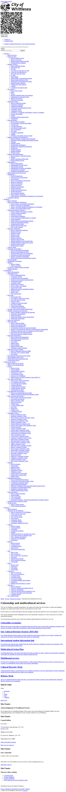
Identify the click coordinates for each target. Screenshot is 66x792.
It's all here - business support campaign (18, 267)
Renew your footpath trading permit (20, 208)
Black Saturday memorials (18, 194)
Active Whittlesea (16, 498)
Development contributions (18, 145)
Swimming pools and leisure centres (17, 501)
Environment (7, 270)
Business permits (12, 259)
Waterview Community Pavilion (19, 456)
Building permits (15, 143)
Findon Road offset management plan (18, 359)
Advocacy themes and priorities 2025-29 (22, 588)
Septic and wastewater (17, 100)
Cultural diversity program (18, 388)
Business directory (13, 269)
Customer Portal (15, 575)
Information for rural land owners (20, 97)
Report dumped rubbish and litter (20, 61)
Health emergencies (16, 191)
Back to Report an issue (17, 58)
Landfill (13, 86)
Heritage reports (15, 152)
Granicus (25, 790)
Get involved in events (17, 374)
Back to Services (12, 55)
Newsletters (14, 568)
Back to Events (15, 368)
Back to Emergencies (17, 176)
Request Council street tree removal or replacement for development (29, 329)
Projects (10, 541)
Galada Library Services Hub (19, 473)
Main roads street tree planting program (21, 334)
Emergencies (11, 174)
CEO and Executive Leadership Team (21, 535)
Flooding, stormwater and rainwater (17, 311)
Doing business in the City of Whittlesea (22, 253)
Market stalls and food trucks (19, 225)
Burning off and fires (16, 98)
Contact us (10, 571)
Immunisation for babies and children (21, 168)
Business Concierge (16, 214)
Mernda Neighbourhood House (19, 490)
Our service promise (16, 579)
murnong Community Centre (19, 419)
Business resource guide (17, 239)
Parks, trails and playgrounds (15, 396)
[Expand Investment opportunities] (21, 249)
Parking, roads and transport (15, 154)
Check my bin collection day (19, 72)
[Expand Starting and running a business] (25, 210)
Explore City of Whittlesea (18, 376)
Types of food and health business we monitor (23, 218)
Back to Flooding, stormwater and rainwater (23, 312)
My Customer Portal (13, 596)
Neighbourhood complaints (18, 63)
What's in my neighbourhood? (16, 365)
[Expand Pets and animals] (17, 120)
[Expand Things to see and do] (16, 362)
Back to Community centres (18, 414)
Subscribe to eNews (6, 764)
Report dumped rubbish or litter (19, 80)
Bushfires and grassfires (17, 187)
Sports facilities (15, 495)
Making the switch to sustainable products (22, 289)
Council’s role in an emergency (19, 177)
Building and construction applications (21, 146)
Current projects (15, 544)
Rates (12, 92)
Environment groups (16, 281)
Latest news (14, 566)
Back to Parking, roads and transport (21, 156)
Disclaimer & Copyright (17, 789)
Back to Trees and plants (17, 323)
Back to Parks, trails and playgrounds (21, 397)
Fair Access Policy (16, 496)
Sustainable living (12, 273)
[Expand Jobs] (10, 551)
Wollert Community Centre (18, 459)
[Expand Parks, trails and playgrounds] (24, 396)
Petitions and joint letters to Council (20, 583)
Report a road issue (16, 60)
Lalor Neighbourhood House (19, 484)
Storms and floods (16, 188)
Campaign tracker (16, 594)
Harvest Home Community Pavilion (21, 431)
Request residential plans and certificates (22, 95)
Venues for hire (12, 503)
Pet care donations (16, 129)
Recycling (10, 295)
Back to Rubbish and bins (18, 66)
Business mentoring (16, 238)
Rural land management (14, 335)
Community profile (16, 520)
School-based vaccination (18, 170)
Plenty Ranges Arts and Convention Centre (22, 417)
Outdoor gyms (15, 410)
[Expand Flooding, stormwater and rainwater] (27, 311)
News (9, 563)
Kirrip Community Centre (18, 434)
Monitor (13, 532)
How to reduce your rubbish (18, 286)
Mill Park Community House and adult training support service (28, 486)
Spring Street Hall (16, 455)
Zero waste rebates (16, 293)
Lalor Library (14, 465)
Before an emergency (17, 182)
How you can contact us (17, 574)
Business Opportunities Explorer (20, 252)
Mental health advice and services (17, 173)
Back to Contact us (16, 572)
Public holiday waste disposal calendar (21, 78)
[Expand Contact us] (14, 571)
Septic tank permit (16, 315)
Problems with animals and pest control (21, 135)
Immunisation (11, 162)
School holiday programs (18, 371)
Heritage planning (16, 151)
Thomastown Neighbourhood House (21, 487)
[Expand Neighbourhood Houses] (21, 478)
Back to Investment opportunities (20, 250)
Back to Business (12, 201)
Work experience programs (18, 560)
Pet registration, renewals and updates (21, 123)
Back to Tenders (15, 264)
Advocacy (10, 585)
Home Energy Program (17, 284)
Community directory (13, 197)
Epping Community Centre (18, 422)
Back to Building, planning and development (23, 139)
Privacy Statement (5, 789)
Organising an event (16, 372)
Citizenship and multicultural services (21, 108)
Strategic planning (16, 149)
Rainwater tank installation (18, 314)
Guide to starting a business (18, 213)
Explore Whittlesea (9, 778)
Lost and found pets (16, 126)
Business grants (15, 236)
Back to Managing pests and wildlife (21, 351)
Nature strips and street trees (18, 324)
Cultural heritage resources (18, 386)
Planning (13, 142)
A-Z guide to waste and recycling (20, 70)
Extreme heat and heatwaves (18, 190)
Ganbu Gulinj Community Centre (20, 430)
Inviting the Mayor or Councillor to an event (23, 534)
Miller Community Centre (18, 444)
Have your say (15, 518)
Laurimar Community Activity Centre (21, 438)
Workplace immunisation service (20, 171)
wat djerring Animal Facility (18, 128)
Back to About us (12, 509)
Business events (15, 235)
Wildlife (13, 134)
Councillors (14, 529)
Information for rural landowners (20, 338)
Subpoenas (14, 582)
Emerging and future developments (20, 255)
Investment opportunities (14, 249)
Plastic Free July (15, 290)
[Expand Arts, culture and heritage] (22, 379)
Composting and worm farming (19, 278)
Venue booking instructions (18, 506)
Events (9, 366)
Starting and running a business (16, 210)
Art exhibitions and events (18, 382)
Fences (13, 94)
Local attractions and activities (16, 391)
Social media (14, 569)
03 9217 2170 (4, 728)
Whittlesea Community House (19, 489)
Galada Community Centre (18, 428)
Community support (16, 111)
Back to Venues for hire (17, 504)
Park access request (16, 402)
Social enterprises (15, 219)
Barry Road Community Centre (19, 461)
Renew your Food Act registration (20, 205)
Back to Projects (15, 543)
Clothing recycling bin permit (19, 303)
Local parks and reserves (17, 399)
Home (2, 599)
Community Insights (16, 521)
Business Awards (15, 233)
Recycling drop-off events (18, 73)
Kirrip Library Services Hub (18, 475)
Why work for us (15, 554)
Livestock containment (17, 132)
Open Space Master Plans (18, 549)
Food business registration (18, 216)
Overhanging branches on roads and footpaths (23, 328)
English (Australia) (19, 44)
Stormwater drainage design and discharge (22, 317)
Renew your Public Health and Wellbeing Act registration (26, 207)
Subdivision (14, 148)
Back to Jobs (14, 552)
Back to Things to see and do (15, 363)
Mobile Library (15, 476)
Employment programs (17, 558)
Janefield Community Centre (19, 416)
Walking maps (15, 403)
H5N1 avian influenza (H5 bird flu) (20, 180)
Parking (13, 157)
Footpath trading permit (17, 224)
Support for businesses (14, 228)
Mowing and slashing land (18, 326)
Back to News (15, 565)
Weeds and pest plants (17, 346)
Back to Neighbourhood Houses (20, 479)
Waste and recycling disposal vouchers (21, 81)
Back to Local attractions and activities (21, 393)
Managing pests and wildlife (15, 349)
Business (6, 199)
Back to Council (15, 526)
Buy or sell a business (17, 227)
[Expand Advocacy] (14, 585)
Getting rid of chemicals (17, 306)
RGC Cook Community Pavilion (20, 452)
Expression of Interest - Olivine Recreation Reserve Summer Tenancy (30, 500)
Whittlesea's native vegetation (19, 348)
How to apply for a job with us (19, 555)
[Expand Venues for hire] (16, 503)
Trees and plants (12, 321)
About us (6, 507)
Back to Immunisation (17, 163)
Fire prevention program (17, 193)
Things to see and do (9, 362)
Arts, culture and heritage (14, 379)
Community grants (16, 109)
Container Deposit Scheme (18, 307)
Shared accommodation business (20, 222)
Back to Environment (13, 272)
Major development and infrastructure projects (23, 258)
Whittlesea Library (16, 472)
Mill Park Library (15, 469)
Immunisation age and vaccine (19, 165)
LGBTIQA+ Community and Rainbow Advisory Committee (27, 112)
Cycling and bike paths (17, 405)
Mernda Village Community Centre (20, 442)
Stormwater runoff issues (17, 318)
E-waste (13, 75)
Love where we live (16, 515)
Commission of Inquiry (17, 531)
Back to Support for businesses (19, 230)
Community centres (13, 413)
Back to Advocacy (16, 586)
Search (2, 50)
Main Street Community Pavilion (20, 439)
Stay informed (15, 179)
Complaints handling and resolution (20, 580)
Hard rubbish (14, 77)
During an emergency (17, 183)
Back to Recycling (16, 297)
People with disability (17, 114)
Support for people (13, 101)
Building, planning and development (17, 137)
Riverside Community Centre (19, 453)
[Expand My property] (15, 89)
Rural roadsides (15, 345)
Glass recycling (15, 301)
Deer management (16, 340)
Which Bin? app (15, 67)
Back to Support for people (18, 103)
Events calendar (15, 369)
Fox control (14, 342)
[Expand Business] (10, 199)
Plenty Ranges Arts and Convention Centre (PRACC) (25, 377)
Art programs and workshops (19, 383)
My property (11, 89)
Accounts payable (16, 577)
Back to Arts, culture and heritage (20, 380)
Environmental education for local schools (19, 355)
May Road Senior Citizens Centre (20, 441)
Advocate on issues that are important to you (23, 591)
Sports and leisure (12, 492)
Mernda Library (15, 467)
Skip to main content (6, 1)
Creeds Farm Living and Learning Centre (22, 481)
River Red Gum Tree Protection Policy (21, 332)
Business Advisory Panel (17, 244)
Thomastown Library (17, 470)
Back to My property (16, 91)
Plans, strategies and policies (18, 537)
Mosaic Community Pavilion (19, 447)
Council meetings (15, 527)
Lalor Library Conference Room (20, 436)
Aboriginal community (17, 104)
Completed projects (16, 546)
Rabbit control (15, 343)
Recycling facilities (16, 304)
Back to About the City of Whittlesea (21, 512)
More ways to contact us (7, 745)
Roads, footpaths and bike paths (19, 159)
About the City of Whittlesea (15, 510)
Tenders (10, 262)
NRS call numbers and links (8, 742)
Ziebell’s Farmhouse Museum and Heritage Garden (25, 394)
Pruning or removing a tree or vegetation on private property (27, 331)
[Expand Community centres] (19, 413)
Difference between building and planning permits (24, 140)
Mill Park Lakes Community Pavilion (21, 445)
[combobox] (15, 47)
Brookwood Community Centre (19, 421)
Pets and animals (12, 120)
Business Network (16, 231)
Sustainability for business (15, 261)
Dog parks (14, 131)
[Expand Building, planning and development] (28, 137)
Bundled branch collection (18, 83)
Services (7, 599)
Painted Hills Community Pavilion (20, 450)
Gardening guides (16, 283)
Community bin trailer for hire (19, 87)
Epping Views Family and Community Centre (23, 425)
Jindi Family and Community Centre (21, 433)
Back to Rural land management (19, 337)
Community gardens (16, 276)
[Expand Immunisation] (15, 162)
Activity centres (12, 247)
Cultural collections (16, 385)
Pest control (14, 354)
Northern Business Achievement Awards (22, 242)
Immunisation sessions (17, 166)
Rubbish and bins (12, 64)
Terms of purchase (16, 266)
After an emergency (16, 185)
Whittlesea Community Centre (19, 458)
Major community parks (17, 400)
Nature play (14, 408)
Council (10, 524)
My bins (13, 69)
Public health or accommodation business (22, 221)
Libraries (10, 462)
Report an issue (12, 56)
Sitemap (27, 789)
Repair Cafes (14, 292)
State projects (14, 548)
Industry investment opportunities (20, 256)
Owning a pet (14, 125)
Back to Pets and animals (18, 121)
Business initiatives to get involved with (21, 241)
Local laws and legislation (18, 538)
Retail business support (17, 245)
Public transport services (17, 160)
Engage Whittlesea (9, 777)
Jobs (9, 551)
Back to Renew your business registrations (22, 204)
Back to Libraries (15, 464)
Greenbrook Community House (19, 482)
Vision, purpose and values (18, 513)
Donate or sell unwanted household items (22, 280)
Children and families (17, 106)
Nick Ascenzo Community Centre (20, 448)
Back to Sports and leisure (18, 493)
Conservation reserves (14, 360)
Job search (14, 557)
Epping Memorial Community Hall (20, 424)
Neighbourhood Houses (14, 478)
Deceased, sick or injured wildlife (20, 352)
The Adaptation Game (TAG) (16, 357)
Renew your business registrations (17, 202)
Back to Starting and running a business (21, 211)
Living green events (16, 287)
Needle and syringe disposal (18, 84)
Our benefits (14, 562)
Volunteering (14, 118)
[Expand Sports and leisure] (18, 492)
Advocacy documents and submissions (21, 593)
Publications (14, 540)
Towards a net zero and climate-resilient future (20, 309)
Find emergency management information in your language (27, 196)
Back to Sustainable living (18, 275)
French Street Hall (16, 427)
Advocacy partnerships (17, 589)
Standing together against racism (20, 117)
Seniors (13, 115)
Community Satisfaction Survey (19, 523)
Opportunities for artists (17, 390)
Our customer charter (16, 517)
